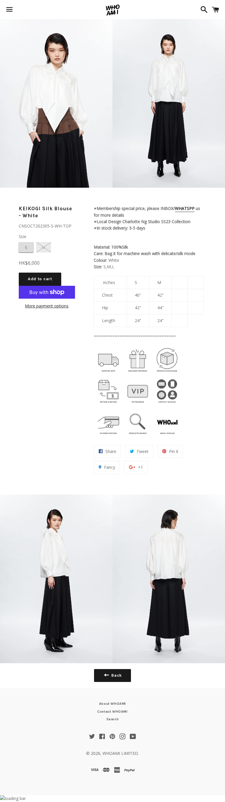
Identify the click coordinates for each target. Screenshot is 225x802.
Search (112, 719)
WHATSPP (185, 208)
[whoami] (108, 373)
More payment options (47, 306)
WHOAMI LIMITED (120, 753)
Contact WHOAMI (112, 711)
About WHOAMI (112, 704)
